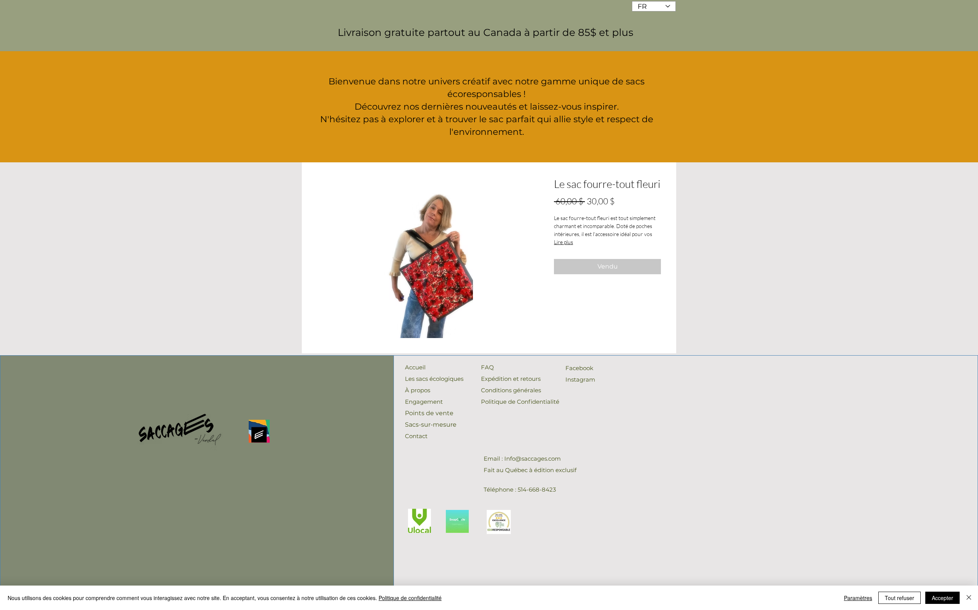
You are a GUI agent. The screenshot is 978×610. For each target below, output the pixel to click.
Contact (416, 436)
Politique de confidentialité (410, 598)
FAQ (487, 367)
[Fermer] (968, 598)
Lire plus (563, 242)
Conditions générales (511, 390)
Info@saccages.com (532, 458)
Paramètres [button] (858, 598)
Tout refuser (899, 598)
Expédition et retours (511, 378)
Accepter (942, 598)
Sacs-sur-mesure (431, 424)
